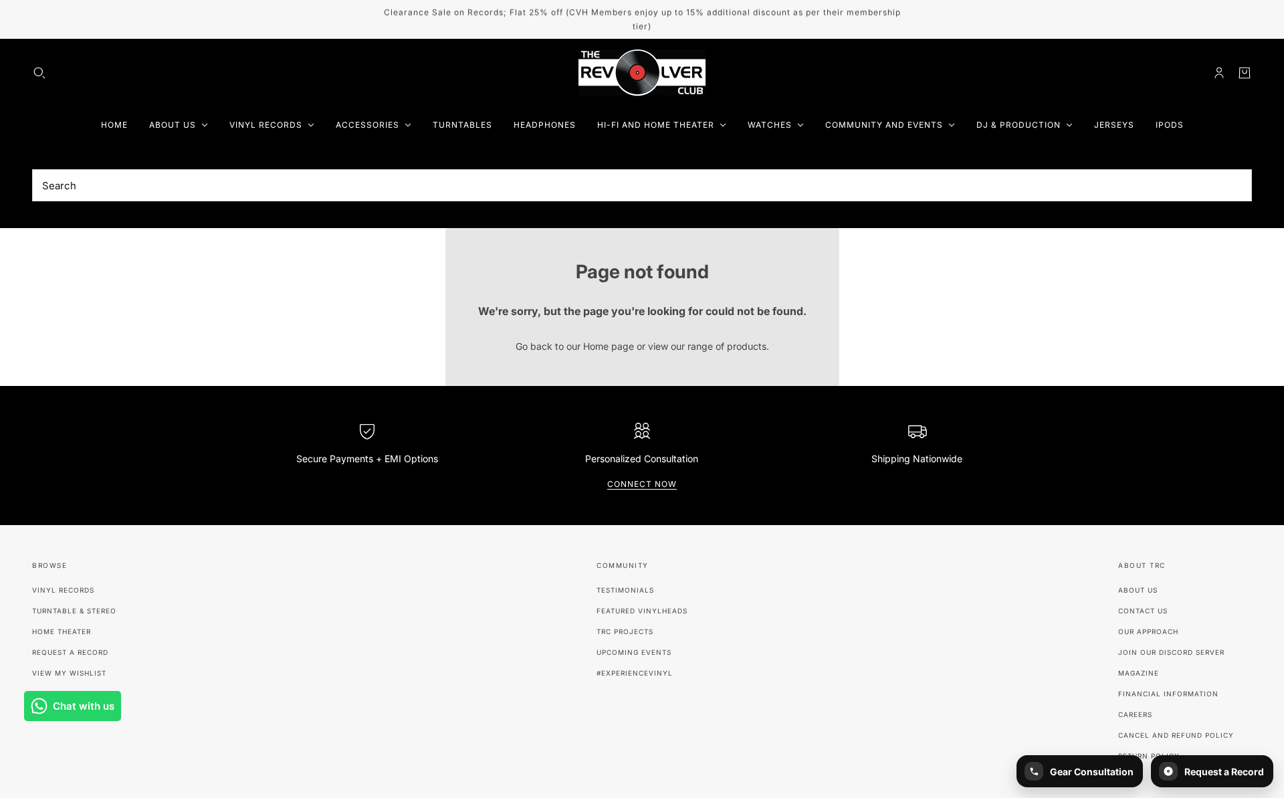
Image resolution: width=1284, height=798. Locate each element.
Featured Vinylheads (642, 611)
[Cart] (1244, 73)
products (746, 346)
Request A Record (70, 652)
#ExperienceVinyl (635, 673)
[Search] (39, 73)
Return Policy (1149, 756)
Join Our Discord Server (1171, 652)
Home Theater (61, 631)
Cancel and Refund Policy (1176, 735)
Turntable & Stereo (74, 611)
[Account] (1219, 73)
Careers (1135, 714)
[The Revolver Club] (642, 72)
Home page (608, 346)
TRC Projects (625, 631)
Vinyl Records (63, 590)
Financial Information (1168, 694)
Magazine (1138, 673)
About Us (1138, 590)
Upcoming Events (634, 652)
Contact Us (1143, 611)
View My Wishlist (69, 673)
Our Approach (1148, 631)
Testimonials (625, 590)
